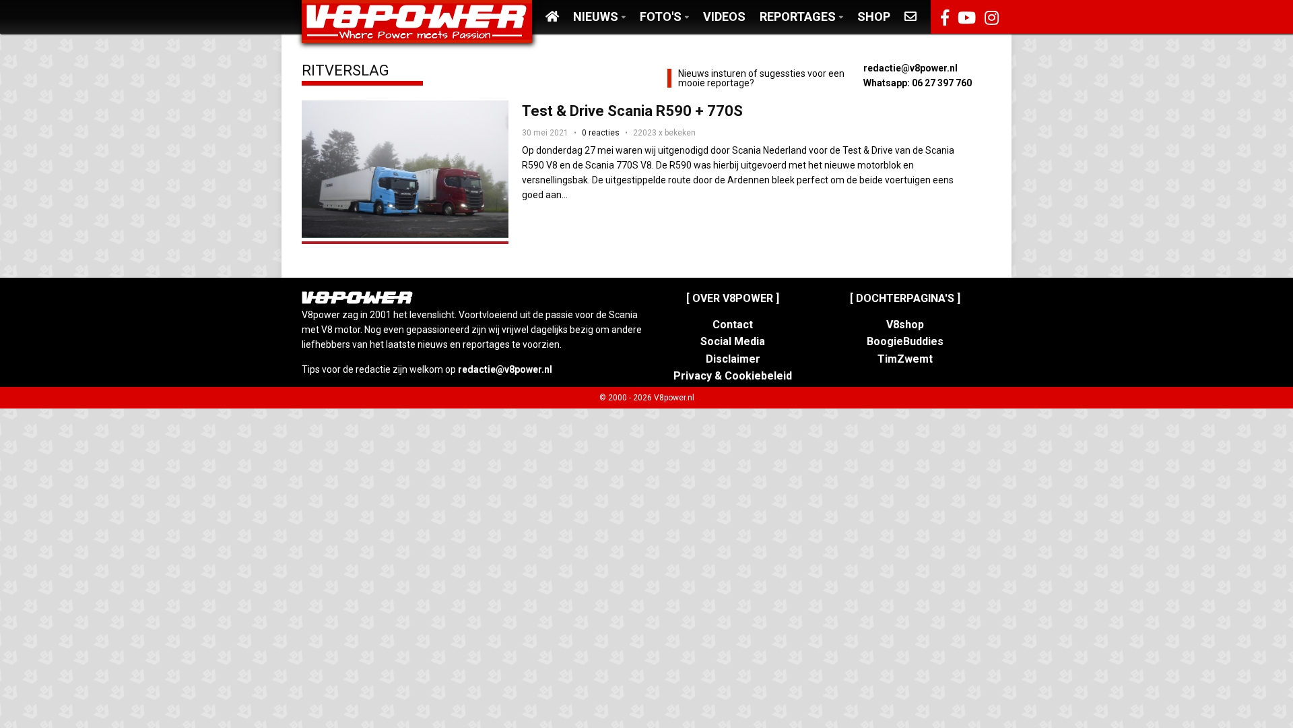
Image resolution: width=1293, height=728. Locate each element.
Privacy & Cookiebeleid (732, 375)
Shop (873, 16)
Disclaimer (733, 359)
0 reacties (601, 133)
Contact (732, 324)
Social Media (732, 341)
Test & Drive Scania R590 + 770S (632, 110)
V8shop (905, 324)
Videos (724, 16)
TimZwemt (905, 359)
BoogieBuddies (905, 341)
